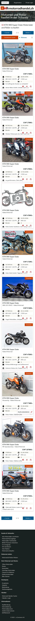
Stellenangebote (7, 589)
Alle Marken (6, 549)
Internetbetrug (6, 607)
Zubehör (4, 585)
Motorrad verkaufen (8, 551)
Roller (4, 566)
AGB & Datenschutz (8, 611)
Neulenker (5, 568)
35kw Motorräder (7, 564)
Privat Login (29, 3)
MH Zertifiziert (6, 547)
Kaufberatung (6, 605)
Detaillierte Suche (9, 37)
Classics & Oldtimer (8, 572)
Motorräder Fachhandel (9, 541)
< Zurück (6, 33)
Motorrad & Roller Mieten (10, 558)
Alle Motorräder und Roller (10, 537)
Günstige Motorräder (8, 570)
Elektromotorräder (7, 574)
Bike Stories (6, 576)
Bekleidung (5, 587)
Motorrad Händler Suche (9, 596)
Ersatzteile (5, 583)
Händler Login (6, 598)
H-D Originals (6, 545)
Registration (17, 3)
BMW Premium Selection (10, 543)
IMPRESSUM (6, 613)
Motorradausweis (7, 609)
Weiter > (28, 33)
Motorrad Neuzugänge (9, 539)
